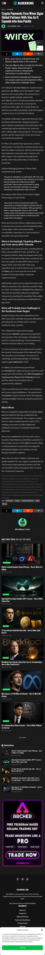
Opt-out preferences (16, 952)
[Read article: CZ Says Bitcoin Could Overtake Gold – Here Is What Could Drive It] (22, 617)
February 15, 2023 (28, 26)
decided (8, 371)
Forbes (6, 271)
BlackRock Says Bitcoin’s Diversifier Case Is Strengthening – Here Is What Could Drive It (22, 663)
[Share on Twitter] (7, 54)
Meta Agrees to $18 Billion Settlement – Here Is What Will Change (21, 694)
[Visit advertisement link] (22, 833)
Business (9, 501)
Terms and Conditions (22, 920)
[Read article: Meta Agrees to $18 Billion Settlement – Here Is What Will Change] (22, 681)
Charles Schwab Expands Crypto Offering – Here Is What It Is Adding (22, 568)
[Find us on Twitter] (17, 879)
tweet (23, 88)
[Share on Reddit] (28, 54)
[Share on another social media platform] (38, 54)
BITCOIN (5, 626)
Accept (22, 948)
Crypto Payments (27, 501)
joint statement (15, 362)
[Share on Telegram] (17, 54)
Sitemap (22, 926)
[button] (42, 930)
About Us (22, 910)
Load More (22, 738)
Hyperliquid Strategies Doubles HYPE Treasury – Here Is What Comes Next (22, 599)
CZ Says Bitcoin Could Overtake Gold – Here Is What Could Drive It (21, 631)
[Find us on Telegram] (22, 879)
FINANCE (6, 721)
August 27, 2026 (7, 572)
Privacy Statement (28, 952)
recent (25, 290)
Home (3, 9)
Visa (7, 100)
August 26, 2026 (7, 699)
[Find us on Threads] (27, 879)
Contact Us (22, 913)
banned (16, 334)
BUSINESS (10, 9)
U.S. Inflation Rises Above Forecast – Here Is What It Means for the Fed (22, 726)
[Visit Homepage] (24, 3)
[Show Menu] (42, 3)
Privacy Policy (22, 923)
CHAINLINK (6, 563)
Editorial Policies (22, 917)
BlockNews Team (14, 26)
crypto (17, 501)
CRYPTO (5, 594)
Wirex (16, 91)
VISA (37, 501)
